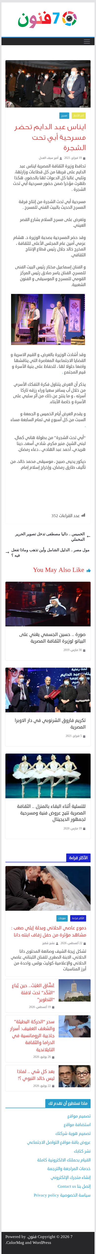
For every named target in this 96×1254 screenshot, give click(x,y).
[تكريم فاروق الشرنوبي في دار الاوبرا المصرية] (48, 670)
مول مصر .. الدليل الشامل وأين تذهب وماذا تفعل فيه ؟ (50, 552)
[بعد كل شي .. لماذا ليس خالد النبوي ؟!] (75, 1078)
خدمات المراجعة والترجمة (69, 1169)
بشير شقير (48, 943)
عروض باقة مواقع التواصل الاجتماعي (59, 1142)
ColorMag (15, 1243)
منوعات (62, 918)
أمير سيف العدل (48, 158)
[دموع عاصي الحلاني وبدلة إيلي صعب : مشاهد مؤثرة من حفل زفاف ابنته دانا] (48, 888)
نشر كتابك (82, 1151)
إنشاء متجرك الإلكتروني (71, 1177)
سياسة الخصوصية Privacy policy (62, 1195)
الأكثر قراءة (78, 918)
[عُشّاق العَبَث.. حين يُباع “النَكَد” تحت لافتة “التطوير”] (75, 995)
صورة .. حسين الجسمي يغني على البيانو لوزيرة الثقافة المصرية (52, 637)
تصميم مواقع (79, 1116)
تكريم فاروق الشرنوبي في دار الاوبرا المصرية (50, 723)
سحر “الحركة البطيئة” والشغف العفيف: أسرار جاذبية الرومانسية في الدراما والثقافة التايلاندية (32, 1035)
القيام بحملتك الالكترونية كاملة (64, 1160)
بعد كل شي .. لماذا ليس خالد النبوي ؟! (36, 1075)
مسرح (64, 115)
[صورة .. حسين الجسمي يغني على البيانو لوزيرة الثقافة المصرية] (48, 584)
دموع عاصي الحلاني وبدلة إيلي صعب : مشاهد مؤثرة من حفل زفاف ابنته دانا (48, 931)
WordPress (41, 1243)
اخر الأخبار (79, 115)
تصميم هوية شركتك (73, 1133)
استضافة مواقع (77, 1125)
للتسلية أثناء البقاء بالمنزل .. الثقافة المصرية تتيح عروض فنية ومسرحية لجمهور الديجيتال (51, 813)
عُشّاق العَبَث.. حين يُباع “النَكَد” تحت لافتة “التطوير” (33, 992)
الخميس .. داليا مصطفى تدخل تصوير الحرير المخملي (50, 536)
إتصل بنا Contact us (74, 1186)
